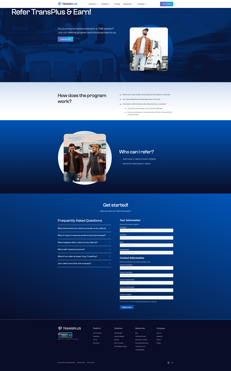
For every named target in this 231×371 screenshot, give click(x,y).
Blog (136, 333)
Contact (158, 343)
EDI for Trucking (118, 343)
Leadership (159, 336)
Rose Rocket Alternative (141, 343)
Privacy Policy (81, 362)
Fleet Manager (118, 333)
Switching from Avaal (141, 339)
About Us (159, 333)
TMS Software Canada (120, 346)
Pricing (95, 339)
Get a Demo (166, 4)
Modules (116, 339)
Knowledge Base (139, 350)
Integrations (96, 336)
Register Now (65, 39)
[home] (67, 4)
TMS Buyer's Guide (140, 336)
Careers (158, 339)
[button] (93, 4)
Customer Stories (140, 346)
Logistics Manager (119, 336)
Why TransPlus (97, 333)
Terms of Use (90, 362)
